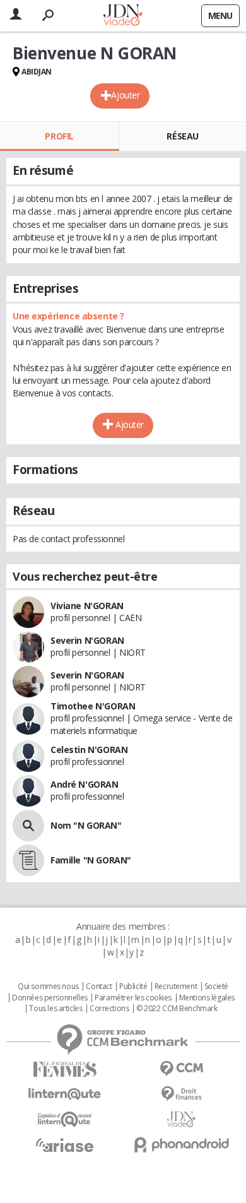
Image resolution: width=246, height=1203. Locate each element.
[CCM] (181, 1069)
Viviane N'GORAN (87, 606)
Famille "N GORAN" (90, 860)
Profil (59, 136)
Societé (216, 986)
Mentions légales (207, 997)
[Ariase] (64, 1145)
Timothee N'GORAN (92, 706)
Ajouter (125, 95)
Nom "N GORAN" (86, 825)
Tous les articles (55, 1008)
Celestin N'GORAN (88, 750)
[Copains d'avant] (64, 1119)
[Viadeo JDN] (181, 1119)
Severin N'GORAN (87, 640)
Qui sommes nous (48, 986)
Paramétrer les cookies (133, 997)
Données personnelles (50, 997)
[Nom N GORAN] (28, 825)
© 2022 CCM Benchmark (177, 1008)
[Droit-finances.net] (181, 1094)
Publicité (133, 986)
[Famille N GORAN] (28, 860)
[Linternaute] (64, 1094)
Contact (99, 986)
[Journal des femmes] (64, 1069)
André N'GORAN (84, 784)
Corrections (109, 1008)
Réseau (182, 136)
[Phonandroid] (181, 1145)
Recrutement (176, 986)
